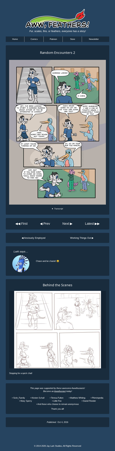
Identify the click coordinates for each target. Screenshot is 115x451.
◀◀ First (21, 223)
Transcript (58, 209)
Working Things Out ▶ (82, 238)
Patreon (53, 39)
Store (72, 39)
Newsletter (94, 39)
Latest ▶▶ (92, 223)
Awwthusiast (60, 391)
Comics (34, 39)
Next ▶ (67, 223)
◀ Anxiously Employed (33, 238)
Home (15, 39)
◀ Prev (45, 223)
